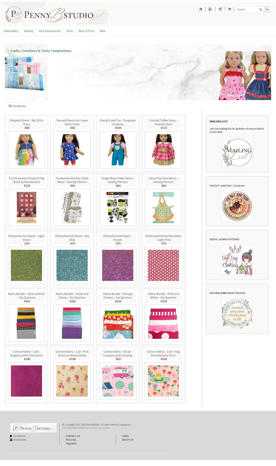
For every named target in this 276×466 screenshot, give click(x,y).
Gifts (69, 31)
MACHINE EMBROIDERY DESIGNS (227, 293)
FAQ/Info (71, 443)
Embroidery (11, 31)
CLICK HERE (216, 132)
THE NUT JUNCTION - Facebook (227, 185)
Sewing (28, 31)
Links (125, 435)
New (102, 31)
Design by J (125, 425)
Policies (71, 439)
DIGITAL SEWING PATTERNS (224, 239)
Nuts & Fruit (86, 31)
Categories (19, 106)
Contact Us (73, 435)
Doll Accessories (50, 31)
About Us (127, 439)
